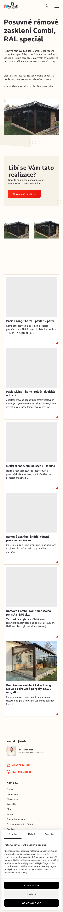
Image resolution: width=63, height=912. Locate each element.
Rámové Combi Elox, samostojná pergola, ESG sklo (28, 612)
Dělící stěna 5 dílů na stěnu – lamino (30, 466)
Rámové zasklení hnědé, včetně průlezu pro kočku (28, 538)
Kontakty (11, 804)
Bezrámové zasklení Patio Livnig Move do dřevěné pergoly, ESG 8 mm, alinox (28, 689)
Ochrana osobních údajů (20, 824)
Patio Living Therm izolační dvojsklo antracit (31, 393)
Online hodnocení (16, 819)
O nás (10, 789)
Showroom (12, 799)
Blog (9, 809)
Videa (10, 814)
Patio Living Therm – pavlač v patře (30, 321)
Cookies (11, 829)
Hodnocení (12, 794)
